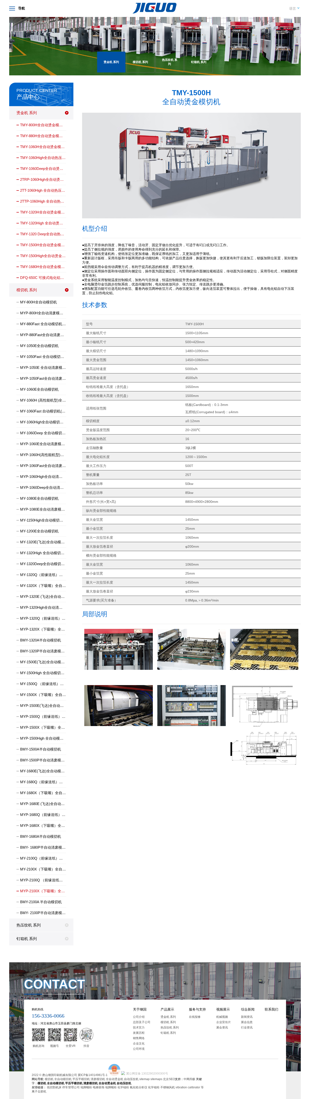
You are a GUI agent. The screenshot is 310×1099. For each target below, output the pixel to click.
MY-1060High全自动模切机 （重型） (43, 422)
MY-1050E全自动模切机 (39, 346)
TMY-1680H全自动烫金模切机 (43, 267)
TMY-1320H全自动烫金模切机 (43, 212)
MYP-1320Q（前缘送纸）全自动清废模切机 (43, 618)
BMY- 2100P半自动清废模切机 (43, 913)
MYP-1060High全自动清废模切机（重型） (43, 476)
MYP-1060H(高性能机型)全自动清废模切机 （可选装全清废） (43, 455)
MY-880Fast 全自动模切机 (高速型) (43, 324)
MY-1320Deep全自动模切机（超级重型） (43, 564)
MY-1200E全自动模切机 (39, 531)
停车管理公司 (71, 1087)
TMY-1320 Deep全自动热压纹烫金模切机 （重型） (43, 234)
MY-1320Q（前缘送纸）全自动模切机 (43, 575)
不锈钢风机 (167, 1087)
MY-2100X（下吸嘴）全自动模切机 (43, 869)
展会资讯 (222, 1027)
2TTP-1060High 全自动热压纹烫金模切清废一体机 (43, 201)
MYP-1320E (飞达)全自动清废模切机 (43, 596)
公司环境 (139, 1049)
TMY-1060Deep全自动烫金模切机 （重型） (43, 168)
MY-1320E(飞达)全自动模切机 (43, 542)
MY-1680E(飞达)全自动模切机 (43, 771)
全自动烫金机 (114, 1079)
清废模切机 (98, 1079)
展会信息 (247, 1022)
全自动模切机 (63, 1079)
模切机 (49, 1079)
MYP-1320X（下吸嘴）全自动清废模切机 (43, 629)
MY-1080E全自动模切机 (39, 498)
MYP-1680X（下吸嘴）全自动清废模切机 (43, 825)
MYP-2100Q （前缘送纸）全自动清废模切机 (43, 880)
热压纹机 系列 (28, 925)
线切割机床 (54, 1087)
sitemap (144, 1079)
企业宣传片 (223, 1022)
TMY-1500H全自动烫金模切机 (43, 245)
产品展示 (43, 22)
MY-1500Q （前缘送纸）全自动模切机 (43, 684)
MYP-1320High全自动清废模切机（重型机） (43, 607)
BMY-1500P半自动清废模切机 (43, 760)
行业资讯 (247, 1027)
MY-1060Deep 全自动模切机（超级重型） (43, 433)
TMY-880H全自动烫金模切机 (43, 136)
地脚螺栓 (86, 1087)
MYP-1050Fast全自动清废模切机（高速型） (43, 378)
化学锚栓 (123, 1087)
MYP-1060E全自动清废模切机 (43, 444)
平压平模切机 (81, 1079)
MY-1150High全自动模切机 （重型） (43, 520)
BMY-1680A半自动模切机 (40, 836)
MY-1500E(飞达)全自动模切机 (43, 662)
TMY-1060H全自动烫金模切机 (43, 147)
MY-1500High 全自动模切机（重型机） (43, 673)
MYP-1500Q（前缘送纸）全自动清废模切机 (43, 716)
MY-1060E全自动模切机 (39, 389)
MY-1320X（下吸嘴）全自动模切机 (43, 586)
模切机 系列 (26, 290)
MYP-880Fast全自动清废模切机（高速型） (43, 335)
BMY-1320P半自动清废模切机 (43, 651)
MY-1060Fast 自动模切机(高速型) (43, 411)
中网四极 (189, 1079)
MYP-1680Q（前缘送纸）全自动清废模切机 (43, 815)
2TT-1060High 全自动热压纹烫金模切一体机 (43, 190)
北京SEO (169, 1079)
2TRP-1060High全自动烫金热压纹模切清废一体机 (43, 179)
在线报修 (195, 1017)
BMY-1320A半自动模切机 (40, 640)
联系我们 (271, 1009)
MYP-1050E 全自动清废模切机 (43, 367)
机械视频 (222, 1017)
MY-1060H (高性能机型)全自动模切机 (43, 400)
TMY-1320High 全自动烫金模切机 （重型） (43, 223)
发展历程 (139, 1033)
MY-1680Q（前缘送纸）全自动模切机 (43, 782)
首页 (27, 22)
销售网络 (139, 1038)
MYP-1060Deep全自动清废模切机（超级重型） (43, 487)
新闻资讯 (247, 1017)
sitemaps (156, 1079)
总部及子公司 (141, 1022)
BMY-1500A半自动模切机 (40, 749)
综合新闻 (248, 1009)
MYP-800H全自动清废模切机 (43, 313)
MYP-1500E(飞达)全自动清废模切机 (43, 706)
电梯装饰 (98, 1087)
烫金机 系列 (64, 22)
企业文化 (139, 1043)
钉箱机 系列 (26, 939)
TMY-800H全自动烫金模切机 (43, 125)
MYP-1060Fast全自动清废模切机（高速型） (43, 466)
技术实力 (139, 1027)
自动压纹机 (131, 1079)
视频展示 (223, 1009)
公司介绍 (139, 1017)
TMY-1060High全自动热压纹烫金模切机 (43, 158)
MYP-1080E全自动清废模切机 (43, 509)
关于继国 (140, 1009)
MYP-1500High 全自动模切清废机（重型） (43, 738)
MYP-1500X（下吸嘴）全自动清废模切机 (43, 727)
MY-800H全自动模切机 (38, 302)
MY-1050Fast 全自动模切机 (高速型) (43, 357)
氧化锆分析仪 (138, 1087)
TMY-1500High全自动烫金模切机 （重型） (43, 256)
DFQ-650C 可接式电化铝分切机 (43, 278)
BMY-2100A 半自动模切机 (41, 902)
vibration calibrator (188, 1087)
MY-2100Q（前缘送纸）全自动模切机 (43, 858)
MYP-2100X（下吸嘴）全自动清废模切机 (43, 891)
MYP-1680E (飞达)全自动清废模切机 (43, 804)
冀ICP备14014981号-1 (93, 1075)
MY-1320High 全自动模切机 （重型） (43, 553)
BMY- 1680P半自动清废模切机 (43, 847)
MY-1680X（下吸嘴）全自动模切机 (43, 793)
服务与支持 (197, 1009)
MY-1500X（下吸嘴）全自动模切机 (43, 695)
